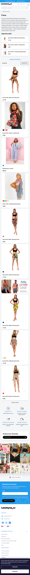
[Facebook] (2, 522)
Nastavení (15, 567)
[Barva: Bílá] (3, 358)
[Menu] (28, 4)
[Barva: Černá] (3, 130)
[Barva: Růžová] (5, 130)
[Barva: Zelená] (5, 201)
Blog (2, 545)
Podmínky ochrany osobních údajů (8, 540)
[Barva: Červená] (6, 130)
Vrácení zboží (4, 534)
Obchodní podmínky (5, 538)
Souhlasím (15, 571)
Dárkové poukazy (5, 553)
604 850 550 (7, 518)
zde (9, 563)
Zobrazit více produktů (15, 59)
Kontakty (3, 557)
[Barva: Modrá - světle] (8, 201)
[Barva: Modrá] (3, 165)
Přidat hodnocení (7, 437)
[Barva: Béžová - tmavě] (3, 236)
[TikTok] (9, 522)
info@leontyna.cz (8, 516)
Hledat (27, 7)
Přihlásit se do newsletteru (8, 500)
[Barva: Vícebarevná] (3, 271)
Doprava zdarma (5, 555)
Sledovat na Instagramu (16, 477)
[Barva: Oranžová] (6, 201)
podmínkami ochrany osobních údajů (21, 496)
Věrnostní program (5, 543)
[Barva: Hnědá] (3, 94)
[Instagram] (6, 522)
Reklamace (3, 536)
